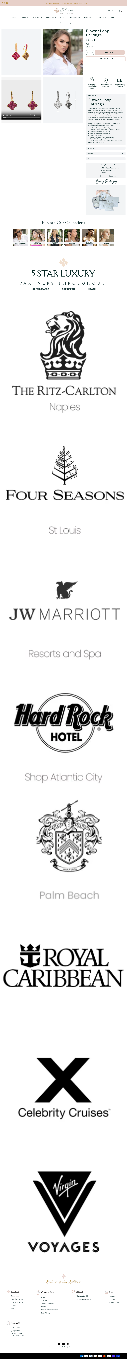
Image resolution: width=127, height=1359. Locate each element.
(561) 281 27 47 (16, 1331)
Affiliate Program (114, 1302)
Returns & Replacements (49, 1310)
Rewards (112, 1296)
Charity (13, 1305)
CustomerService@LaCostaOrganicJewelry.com (63, 1347)
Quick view (112, 176)
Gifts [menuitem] (62, 17)
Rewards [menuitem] (87, 17)
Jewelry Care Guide (47, 1303)
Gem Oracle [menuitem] (74, 17)
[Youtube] (6, 3)
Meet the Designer (17, 1299)
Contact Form (15, 1327)
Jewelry (23, 17)
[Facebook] (2, 3)
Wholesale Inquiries (82, 1296)
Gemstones (15, 1296)
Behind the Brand (17, 1302)
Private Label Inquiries (83, 1299)
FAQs (43, 1297)
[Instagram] (4, 3)
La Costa (18, 1356)
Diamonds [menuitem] (50, 17)
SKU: (88, 47)
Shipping (91, 148)
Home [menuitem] (14, 17)
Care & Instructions (94, 159)
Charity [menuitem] (112, 17)
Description (92, 95)
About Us (100, 17)
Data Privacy (45, 1313)
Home (57, 23)
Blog (12, 1309)
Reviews (112, 1299)
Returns (90, 153)
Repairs (43, 1306)
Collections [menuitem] (36, 17)
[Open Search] (109, 11)
